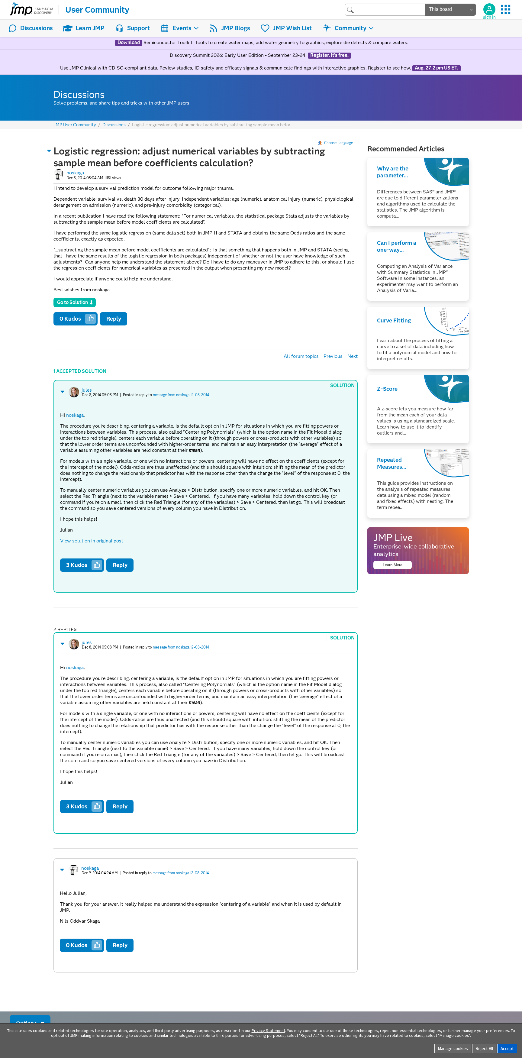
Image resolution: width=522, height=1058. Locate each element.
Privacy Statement (268, 1030)
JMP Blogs (235, 28)
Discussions (36, 28)
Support (138, 28)
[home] (31, 9)
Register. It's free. (329, 55)
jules (87, 390)
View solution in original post (91, 541)
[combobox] (385, 9)
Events (182, 28)
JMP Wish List (292, 28)
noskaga (75, 173)
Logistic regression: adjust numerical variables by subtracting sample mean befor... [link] (212, 125)
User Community (97, 10)
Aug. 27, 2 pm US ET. (436, 68)
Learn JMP (90, 28)
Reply (113, 318)
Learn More (392, 565)
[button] (49, 151)
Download (129, 42)
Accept (507, 1048)
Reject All (484, 1048)
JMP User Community (74, 125)
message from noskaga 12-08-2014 (181, 395)
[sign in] (489, 9)
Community (350, 28)
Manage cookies (453, 1048)
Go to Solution (72, 302)
